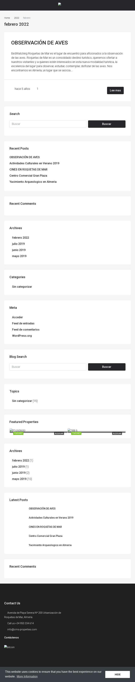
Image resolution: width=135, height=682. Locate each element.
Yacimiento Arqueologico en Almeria (33, 181)
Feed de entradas (23, 323)
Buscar (106, 124)
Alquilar (59, 433)
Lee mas (115, 90)
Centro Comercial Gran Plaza (28, 175)
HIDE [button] (118, 674)
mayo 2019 (19, 256)
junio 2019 (18, 250)
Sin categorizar (22, 286)
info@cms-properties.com (22, 629)
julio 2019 (18, 243)
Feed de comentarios (26, 329)
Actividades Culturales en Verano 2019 (34, 163)
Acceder (17, 317)
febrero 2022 (20, 237)
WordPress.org (22, 335)
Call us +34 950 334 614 (20, 623)
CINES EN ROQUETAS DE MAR (28, 169)
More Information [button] (27, 676)
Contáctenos (11, 637)
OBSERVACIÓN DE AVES (39, 43)
